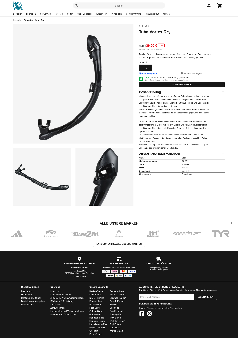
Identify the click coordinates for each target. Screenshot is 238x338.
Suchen (119, 5)
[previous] (231, 223)
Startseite (17, 20)
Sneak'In (114, 304)
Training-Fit (115, 314)
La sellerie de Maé (98, 324)
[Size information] (147, 62)
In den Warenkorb (182, 84)
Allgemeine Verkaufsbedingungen (67, 297)
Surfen (70, 13)
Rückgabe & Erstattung (61, 301)
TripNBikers (115, 324)
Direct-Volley (95, 301)
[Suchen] (76, 5)
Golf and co (95, 314)
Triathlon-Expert (117, 320)
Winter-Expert (116, 330)
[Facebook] (142, 314)
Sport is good (116, 311)
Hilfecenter (26, 294)
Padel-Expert (95, 334)
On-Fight (93, 330)
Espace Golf (95, 304)
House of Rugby (97, 320)
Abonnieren (205, 296)
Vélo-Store (115, 327)
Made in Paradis (97, 327)
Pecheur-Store (117, 291)
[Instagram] (149, 314)
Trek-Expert (115, 317)
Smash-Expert (117, 301)
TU (145, 67)
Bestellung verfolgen (31, 297)
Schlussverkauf (152, 13)
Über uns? (55, 291)
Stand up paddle (84, 13)
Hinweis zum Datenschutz (63, 314)
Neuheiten (31, 13)
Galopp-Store (95, 311)
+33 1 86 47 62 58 (79, 276)
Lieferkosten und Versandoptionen (67, 311)
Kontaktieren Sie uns (79, 267)
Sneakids (114, 307)
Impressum (55, 304)
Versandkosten (156, 49)
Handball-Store (96, 317)
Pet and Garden (117, 294)
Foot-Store (94, 307)
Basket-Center (96, 291)
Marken (166, 13)
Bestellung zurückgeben (159, 270)
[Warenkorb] (220, 5)
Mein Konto (26, 291)
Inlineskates (116, 13)
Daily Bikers (95, 294)
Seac (145, 26)
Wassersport (101, 13)
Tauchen (59, 13)
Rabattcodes (27, 304)
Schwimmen (45, 13)
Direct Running (96, 297)
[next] (236, 223)
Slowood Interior (118, 297)
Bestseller (17, 13)
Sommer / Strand (133, 13)
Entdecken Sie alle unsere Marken (119, 243)
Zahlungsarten (57, 307)
